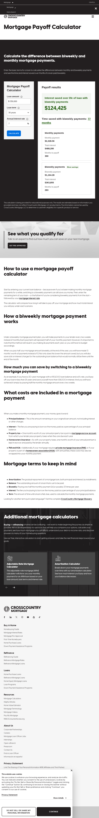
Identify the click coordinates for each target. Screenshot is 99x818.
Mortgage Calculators (12, 699)
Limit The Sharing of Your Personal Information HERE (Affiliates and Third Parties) (34, 767)
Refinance (9, 653)
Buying (7, 524)
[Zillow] (34, 617)
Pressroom (8, 746)
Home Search (11, 12)
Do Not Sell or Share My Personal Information (19, 812)
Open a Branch (10, 743)
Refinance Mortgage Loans (14, 664)
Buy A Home (10, 625)
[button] (7, 587)
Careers (7, 733)
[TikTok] (40, 617)
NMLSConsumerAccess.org (14, 719)
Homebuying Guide (11, 629)
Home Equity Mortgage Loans (15, 681)
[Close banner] (71, 770)
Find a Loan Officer (11, 753)
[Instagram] (22, 617)
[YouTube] (28, 617)
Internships (8, 740)
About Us (8, 725)
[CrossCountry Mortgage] (14, 16)
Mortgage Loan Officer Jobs (15, 736)
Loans (7, 670)
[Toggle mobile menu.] (92, 16)
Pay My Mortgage (11, 715)
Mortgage (10, 7)
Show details (58, 798)
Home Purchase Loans (12, 643)
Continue (53, 812)
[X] (16, 617)
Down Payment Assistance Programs (18, 646)
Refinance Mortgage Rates (14, 660)
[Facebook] (5, 617)
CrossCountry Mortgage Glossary (76, 499)
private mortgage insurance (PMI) (71, 448)
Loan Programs (10, 684)
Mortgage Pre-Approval (13, 636)
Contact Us (8, 750)
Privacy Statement (10, 795)
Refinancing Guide (11, 657)
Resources (9, 694)
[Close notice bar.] (96, 9)
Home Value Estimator (12, 705)
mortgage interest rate (29, 298)
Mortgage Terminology (13, 709)
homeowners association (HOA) (40, 451)
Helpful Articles (9, 702)
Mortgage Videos (11, 712)
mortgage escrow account (84, 433)
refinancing (18, 524)
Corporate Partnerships (13, 730)
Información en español (13, 757)
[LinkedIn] (11, 617)
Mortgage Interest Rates (13, 633)
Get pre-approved (17, 246)
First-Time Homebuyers (12, 639)
